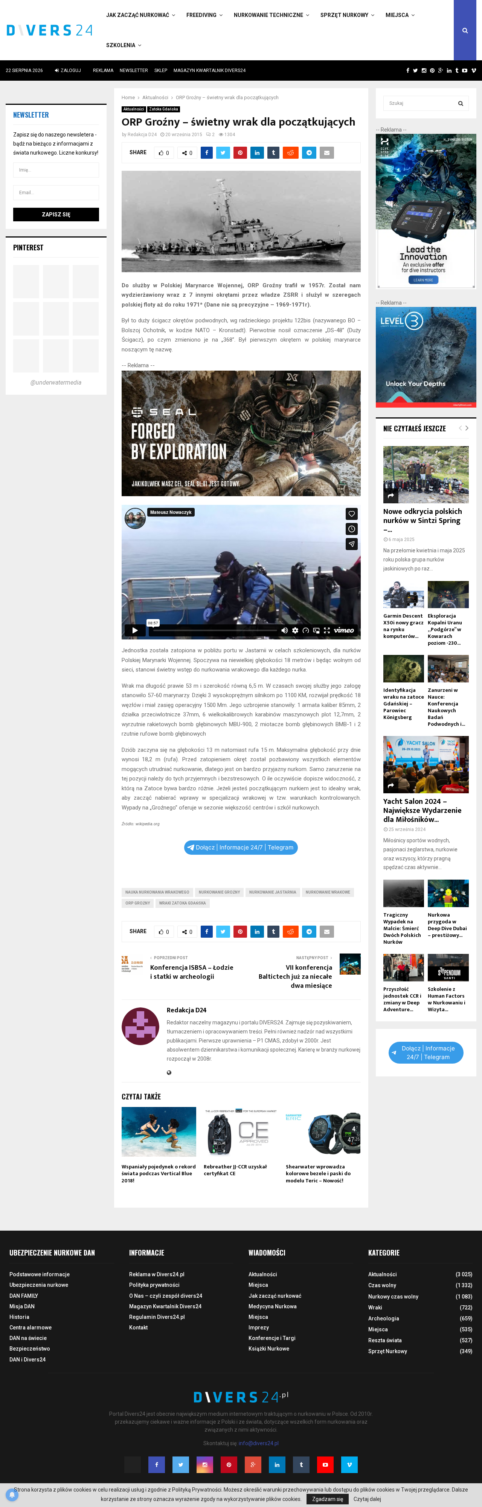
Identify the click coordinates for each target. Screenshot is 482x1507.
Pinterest (28, 247)
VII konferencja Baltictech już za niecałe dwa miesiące (295, 977)
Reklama (103, 70)
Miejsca (397, 15)
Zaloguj (70, 70)
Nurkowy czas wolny (393, 1297)
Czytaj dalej (367, 1499)
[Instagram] (205, 1464)
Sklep (160, 70)
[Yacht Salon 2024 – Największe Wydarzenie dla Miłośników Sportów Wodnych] (426, 764)
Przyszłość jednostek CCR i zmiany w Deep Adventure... (402, 999)
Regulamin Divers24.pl (157, 1317)
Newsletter (134, 70)
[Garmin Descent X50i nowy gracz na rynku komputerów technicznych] (403, 595)
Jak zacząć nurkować (137, 15)
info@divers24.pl (259, 1443)
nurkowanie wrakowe (328, 892)
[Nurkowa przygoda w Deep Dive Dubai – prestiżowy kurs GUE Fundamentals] (448, 893)
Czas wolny (382, 1285)
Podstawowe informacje (39, 1274)
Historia (19, 1317)
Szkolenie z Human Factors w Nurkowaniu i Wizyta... (446, 999)
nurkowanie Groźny (219, 892)
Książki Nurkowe (269, 1349)
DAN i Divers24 (27, 1360)
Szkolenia (120, 45)
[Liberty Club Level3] (426, 406)
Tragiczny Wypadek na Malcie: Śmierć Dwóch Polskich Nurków (402, 928)
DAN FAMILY (23, 1296)
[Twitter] (180, 1464)
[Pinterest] (229, 1464)
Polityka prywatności (154, 1285)
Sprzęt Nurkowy (344, 15)
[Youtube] (325, 1464)
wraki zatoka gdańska (182, 903)
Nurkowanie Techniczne (268, 15)
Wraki (375, 1308)
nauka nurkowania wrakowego (157, 892)
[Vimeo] (349, 1464)
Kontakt (138, 1328)
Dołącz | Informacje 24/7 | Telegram (244, 847)
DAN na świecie (28, 1338)
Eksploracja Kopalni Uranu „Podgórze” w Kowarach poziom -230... (445, 629)
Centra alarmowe (30, 1328)
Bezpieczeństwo (29, 1349)
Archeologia (383, 1318)
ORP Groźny (137, 903)
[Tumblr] (301, 1464)
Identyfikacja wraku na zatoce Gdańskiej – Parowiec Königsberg (403, 704)
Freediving (201, 15)
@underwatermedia (56, 382)
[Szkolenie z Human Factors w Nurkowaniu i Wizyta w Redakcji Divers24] (448, 967)
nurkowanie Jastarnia (272, 892)
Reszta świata (385, 1340)
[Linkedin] (277, 1464)
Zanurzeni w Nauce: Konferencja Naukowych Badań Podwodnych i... (446, 707)
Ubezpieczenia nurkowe (38, 1285)
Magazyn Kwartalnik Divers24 (210, 70)
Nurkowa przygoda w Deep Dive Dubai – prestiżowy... (447, 925)
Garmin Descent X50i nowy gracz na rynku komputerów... (403, 626)
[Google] (253, 1464)
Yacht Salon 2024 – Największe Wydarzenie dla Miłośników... (422, 810)
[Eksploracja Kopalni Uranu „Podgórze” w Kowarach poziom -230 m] (448, 595)
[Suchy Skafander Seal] (241, 494)
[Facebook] (156, 1464)
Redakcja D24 (142, 134)
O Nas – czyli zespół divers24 (165, 1296)
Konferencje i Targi (272, 1338)
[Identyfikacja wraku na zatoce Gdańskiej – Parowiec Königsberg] (403, 668)
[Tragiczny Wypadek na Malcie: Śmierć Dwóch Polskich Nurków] (403, 893)
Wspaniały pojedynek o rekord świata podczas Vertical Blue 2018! (159, 1173)
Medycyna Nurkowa (273, 1306)
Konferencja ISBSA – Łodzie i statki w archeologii (191, 972)
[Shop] (400, 70)
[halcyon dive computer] (426, 287)
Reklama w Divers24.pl (157, 1274)
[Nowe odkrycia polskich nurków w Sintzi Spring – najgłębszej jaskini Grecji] (426, 474)
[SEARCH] (461, 103)
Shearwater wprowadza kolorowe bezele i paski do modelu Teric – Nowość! (318, 1173)
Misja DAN (22, 1306)
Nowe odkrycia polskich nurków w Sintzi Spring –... (422, 520)
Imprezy (259, 1328)
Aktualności (134, 109)
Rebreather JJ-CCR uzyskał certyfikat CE (235, 1170)
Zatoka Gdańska (163, 109)
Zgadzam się (327, 1499)
